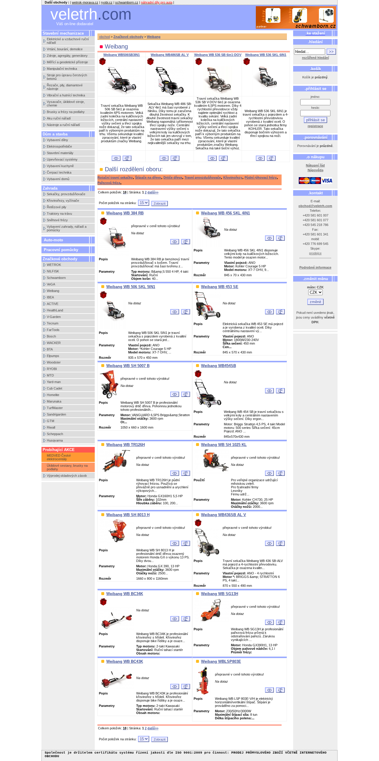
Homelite (53, 395)
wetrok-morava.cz (85, 2)
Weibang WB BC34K (124, 594)
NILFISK (53, 271)
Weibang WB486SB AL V (170, 54)
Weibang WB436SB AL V (223, 515)
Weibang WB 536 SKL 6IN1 (265, 54)
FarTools (53, 330)
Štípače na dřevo (148, 177)
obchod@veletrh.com (315, 206)
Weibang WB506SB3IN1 (121, 54)
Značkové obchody (128, 36)
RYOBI (52, 369)
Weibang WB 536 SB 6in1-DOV (217, 54)
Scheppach (55, 434)
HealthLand (55, 310)
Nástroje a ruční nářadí (63, 125)
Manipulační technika (62, 68)
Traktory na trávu (59, 213)
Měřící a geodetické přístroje (67, 62)
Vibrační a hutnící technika (66, 95)
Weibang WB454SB (218, 365)
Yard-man (54, 382)
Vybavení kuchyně (60, 166)
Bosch (51, 336)
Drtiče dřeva (172, 177)
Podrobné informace (315, 267)
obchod (104, 36)
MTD (50, 375)
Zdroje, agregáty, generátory (67, 55)
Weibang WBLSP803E (221, 661)
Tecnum (52, 323)
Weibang (53, 291)
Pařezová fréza (108, 183)
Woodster (54, 362)
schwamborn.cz (126, 2)
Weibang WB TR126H (125, 444)
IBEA (50, 297)
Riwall (51, 427)
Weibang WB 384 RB (125, 213)
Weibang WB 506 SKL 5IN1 (130, 287)
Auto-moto (53, 240)
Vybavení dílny (57, 140)
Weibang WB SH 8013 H (128, 515)
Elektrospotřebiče (59, 146)
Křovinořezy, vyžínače (63, 200)
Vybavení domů (58, 179)
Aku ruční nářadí (59, 118)
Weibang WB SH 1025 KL (224, 444)
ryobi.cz (107, 2)
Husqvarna (55, 440)
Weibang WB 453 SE (219, 287)
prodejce (315, 253)
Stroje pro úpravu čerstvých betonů (67, 76)
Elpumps (53, 356)
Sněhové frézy (57, 220)
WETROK (54, 264)
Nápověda (315, 170)
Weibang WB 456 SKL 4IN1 (225, 213)
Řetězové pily (56, 207)
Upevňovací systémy (62, 159)
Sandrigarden (56, 414)
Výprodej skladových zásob (67, 475)
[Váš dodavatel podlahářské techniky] (296, 17)
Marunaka (54, 401)
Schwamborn (56, 277)
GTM (50, 421)
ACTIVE (52, 304)
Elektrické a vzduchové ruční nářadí (68, 40)
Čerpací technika (59, 172)
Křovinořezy (232, 177)
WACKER (54, 343)
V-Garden (54, 317)
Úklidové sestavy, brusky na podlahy (67, 467)
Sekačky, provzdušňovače (66, 194)
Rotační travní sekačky (115, 177)
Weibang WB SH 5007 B (128, 365)
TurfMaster (55, 408)
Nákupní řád (315, 165)
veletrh (90, 14)
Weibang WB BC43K (124, 661)
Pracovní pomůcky (61, 250)
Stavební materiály (60, 153)
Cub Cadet (54, 388)
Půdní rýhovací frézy (261, 177)
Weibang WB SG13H (219, 594)
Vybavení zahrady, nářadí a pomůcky (66, 228)
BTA (50, 349)
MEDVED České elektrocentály (59, 457)
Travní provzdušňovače (202, 177)
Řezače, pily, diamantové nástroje (65, 87)
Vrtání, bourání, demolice (65, 49)
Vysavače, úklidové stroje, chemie (66, 103)
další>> (152, 192)
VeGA (51, 284)
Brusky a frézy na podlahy (66, 112)
